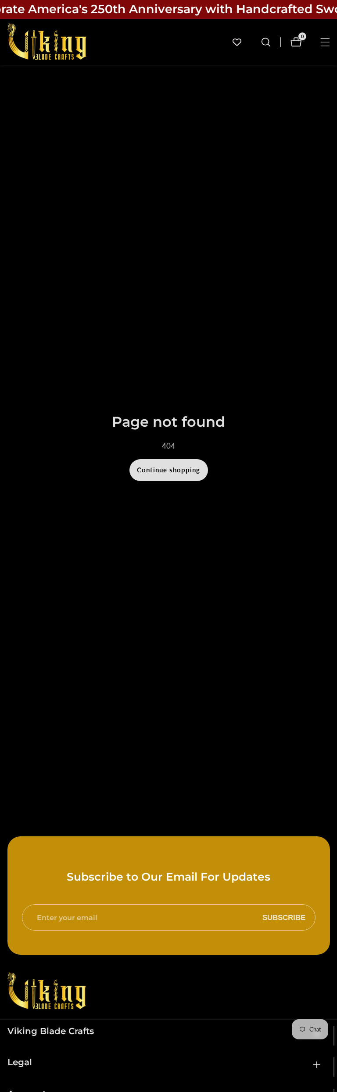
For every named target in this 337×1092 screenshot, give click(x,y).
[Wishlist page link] (237, 42)
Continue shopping (168, 470)
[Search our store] (265, 42)
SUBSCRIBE (283, 917)
